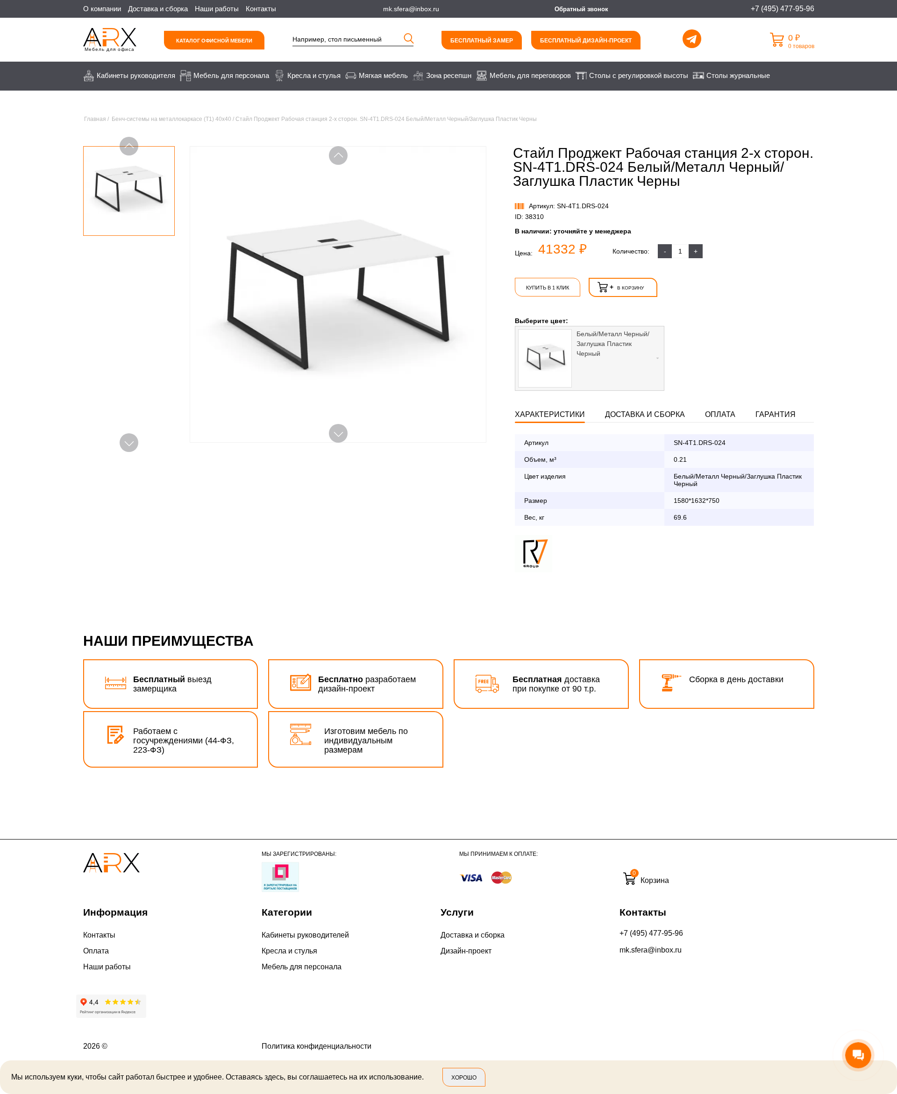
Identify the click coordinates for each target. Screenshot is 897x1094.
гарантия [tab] (775, 414)
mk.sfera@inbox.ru (650, 950)
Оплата (96, 951)
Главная (95, 119)
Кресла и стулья (289, 951)
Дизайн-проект (466, 951)
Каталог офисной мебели (214, 40)
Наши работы (217, 9)
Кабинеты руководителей (305, 935)
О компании (102, 9)
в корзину (627, 287)
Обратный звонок (581, 9)
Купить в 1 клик (547, 287)
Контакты (261, 9)
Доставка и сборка (158, 9)
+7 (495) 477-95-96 (651, 933)
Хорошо (464, 1077)
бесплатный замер (481, 40)
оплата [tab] (720, 414)
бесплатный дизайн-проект (586, 40)
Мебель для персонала (302, 967)
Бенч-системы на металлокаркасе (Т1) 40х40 (171, 119)
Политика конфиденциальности (316, 1046)
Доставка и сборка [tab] (645, 414)
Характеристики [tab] (550, 414)
